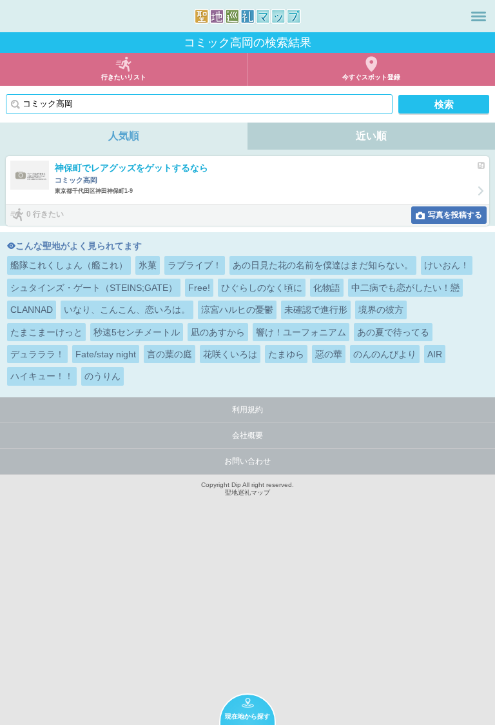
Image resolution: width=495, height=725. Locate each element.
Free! (199, 288)
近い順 (371, 135)
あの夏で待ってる (393, 332)
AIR (434, 354)
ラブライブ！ (195, 265)
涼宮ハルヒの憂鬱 (237, 309)
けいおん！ (446, 265)
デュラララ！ (37, 354)
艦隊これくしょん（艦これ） (69, 265)
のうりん (102, 376)
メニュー (478, 16)
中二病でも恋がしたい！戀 (405, 288)
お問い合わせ (247, 461)
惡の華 (328, 354)
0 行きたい (45, 214)
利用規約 (247, 409)
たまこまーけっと (46, 332)
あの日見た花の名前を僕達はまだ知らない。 (323, 265)
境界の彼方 (380, 309)
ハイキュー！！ (41, 376)
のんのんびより (384, 354)
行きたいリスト (123, 77)
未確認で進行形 (315, 309)
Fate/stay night (105, 354)
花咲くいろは (230, 354)
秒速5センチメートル (136, 332)
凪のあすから (218, 332)
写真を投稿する (455, 214)
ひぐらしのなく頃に (261, 288)
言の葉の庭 (169, 354)
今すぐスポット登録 (371, 77)
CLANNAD (31, 309)
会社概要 (247, 435)
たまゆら (286, 354)
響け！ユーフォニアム (301, 332)
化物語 (326, 288)
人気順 (123, 135)
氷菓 (148, 265)
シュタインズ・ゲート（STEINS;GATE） (93, 288)
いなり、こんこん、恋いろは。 (127, 309)
